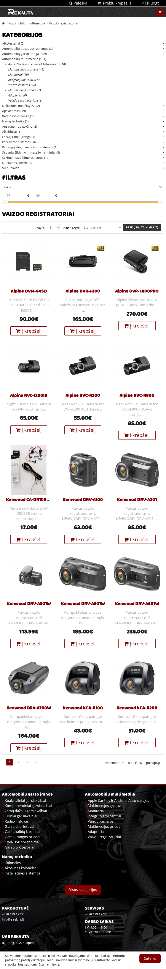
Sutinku (150, 958)
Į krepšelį (31, 330)
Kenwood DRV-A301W (29, 604)
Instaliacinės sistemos (22, 873)
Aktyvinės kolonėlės (21, 868)
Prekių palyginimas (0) (142, 227)
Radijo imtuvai (16, 821)
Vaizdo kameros (101, 821)
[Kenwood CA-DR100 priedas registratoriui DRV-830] (28, 469)
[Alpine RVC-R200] (82, 365)
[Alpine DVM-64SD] (28, 261)
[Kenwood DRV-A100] (82, 469)
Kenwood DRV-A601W (137, 604)
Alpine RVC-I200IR (28, 396)
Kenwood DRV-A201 (137, 500)
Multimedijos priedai (104, 826)
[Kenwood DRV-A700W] (28, 678)
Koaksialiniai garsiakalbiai (25, 800)
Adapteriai (96, 831)
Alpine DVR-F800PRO (137, 291)
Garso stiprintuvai (19, 826)
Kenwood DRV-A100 (83, 500)
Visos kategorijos (83, 889)
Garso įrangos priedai (22, 836)
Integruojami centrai (104, 816)
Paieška (79, 3)
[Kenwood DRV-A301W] (28, 574)
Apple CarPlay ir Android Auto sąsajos (118, 800)
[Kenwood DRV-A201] (137, 469)
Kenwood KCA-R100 (83, 708)
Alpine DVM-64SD (29, 291)
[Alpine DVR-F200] (82, 261)
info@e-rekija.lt (13, 919)
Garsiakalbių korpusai (22, 831)
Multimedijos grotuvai (105, 805)
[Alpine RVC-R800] (137, 365)
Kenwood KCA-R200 (137, 708)
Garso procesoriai (19, 847)
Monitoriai (96, 811)
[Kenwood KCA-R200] (137, 678)
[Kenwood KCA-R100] (82, 678)
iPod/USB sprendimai (22, 842)
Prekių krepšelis (116, 3)
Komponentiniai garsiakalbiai (28, 805)
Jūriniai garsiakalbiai (21, 816)
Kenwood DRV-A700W (28, 708)
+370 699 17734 (96, 914)
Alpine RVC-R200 (82, 396)
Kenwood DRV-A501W (83, 604)
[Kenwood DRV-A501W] (82, 574)
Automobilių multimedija (27, 23)
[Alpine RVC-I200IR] (28, 365)
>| (37, 762)
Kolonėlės (13, 862)
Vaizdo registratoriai (63, 23)
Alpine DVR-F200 (82, 291)
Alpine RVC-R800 (137, 396)
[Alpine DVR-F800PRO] (137, 261)
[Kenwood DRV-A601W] (137, 574)
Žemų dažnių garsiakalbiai (26, 811)
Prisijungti (150, 3)
